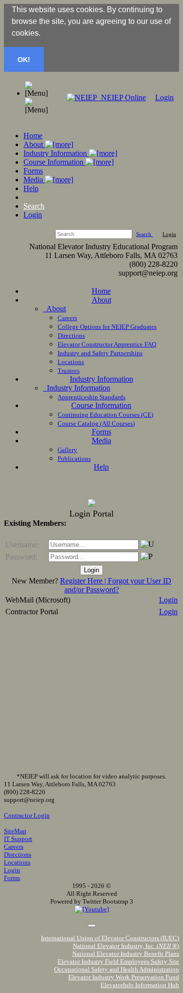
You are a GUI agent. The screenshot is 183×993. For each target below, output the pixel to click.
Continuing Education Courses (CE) (105, 414)
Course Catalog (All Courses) (96, 423)
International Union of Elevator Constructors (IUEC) (110, 938)
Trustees (69, 370)
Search (33, 206)
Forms (33, 171)
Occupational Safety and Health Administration (116, 969)
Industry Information (56, 153)
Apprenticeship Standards (91, 397)
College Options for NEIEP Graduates (107, 326)
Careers (67, 318)
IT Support (18, 838)
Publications (74, 458)
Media (34, 179)
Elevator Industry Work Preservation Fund (123, 977)
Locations (71, 362)
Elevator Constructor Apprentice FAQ (107, 344)
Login (164, 97)
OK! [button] (24, 60)
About (34, 144)
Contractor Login (27, 815)
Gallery (67, 449)
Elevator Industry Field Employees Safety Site (118, 961)
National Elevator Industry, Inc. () (126, 946)
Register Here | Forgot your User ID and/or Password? (115, 585)
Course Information (54, 162)
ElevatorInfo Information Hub (140, 985)
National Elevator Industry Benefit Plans (125, 953)
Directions (71, 335)
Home (32, 135)
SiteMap (15, 831)
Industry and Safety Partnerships (100, 353)
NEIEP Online (121, 97)
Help (31, 188)
